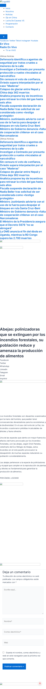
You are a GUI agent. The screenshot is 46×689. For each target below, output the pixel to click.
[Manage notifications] (40, 683)
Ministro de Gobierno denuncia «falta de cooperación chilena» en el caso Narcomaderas (23, 132)
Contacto (10, 27)
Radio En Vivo (8, 47)
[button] (23, 360)
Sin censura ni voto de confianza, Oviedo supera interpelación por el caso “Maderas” (21, 82)
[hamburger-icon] (3, 5)
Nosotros (10, 11)
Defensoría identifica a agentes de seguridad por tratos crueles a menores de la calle (21, 63)
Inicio (8, 8)
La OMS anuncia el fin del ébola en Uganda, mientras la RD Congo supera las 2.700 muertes (21, 235)
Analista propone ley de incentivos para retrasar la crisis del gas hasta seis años (21, 99)
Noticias (9, 14)
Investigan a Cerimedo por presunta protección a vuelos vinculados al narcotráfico (22, 73)
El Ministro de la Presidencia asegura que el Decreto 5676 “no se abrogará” (22, 225)
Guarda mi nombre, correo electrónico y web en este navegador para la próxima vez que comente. (21, 656)
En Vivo (4, 43)
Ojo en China (11, 17)
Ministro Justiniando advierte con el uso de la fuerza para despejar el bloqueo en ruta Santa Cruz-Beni (22, 122)
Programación (12, 24)
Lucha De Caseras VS (15, 21)
